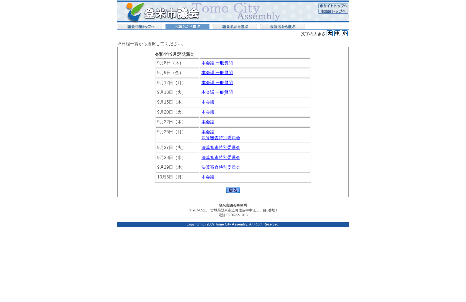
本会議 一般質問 (217, 63)
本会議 (207, 102)
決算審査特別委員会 (220, 137)
